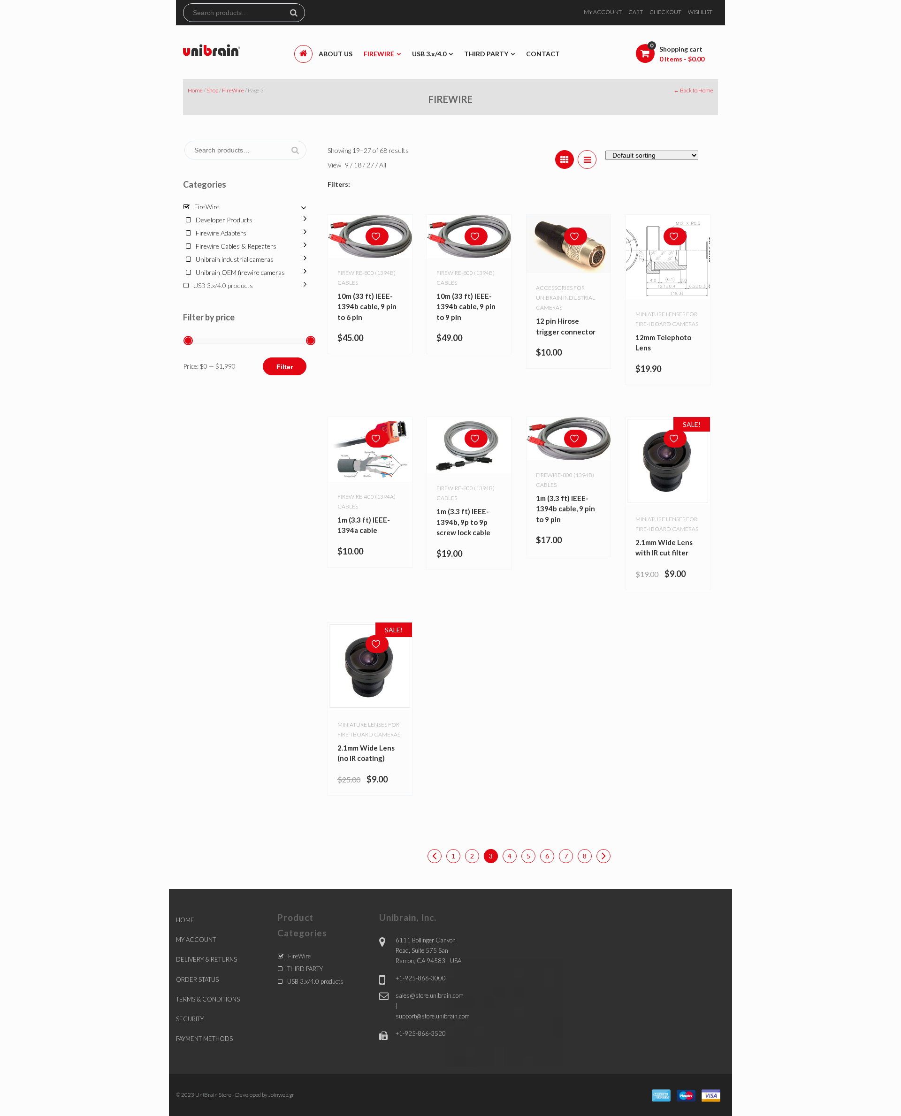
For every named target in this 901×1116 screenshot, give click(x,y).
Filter (284, 367)
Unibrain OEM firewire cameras (240, 272)
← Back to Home (693, 90)
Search (297, 13)
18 (358, 165)
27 (371, 165)
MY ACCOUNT (603, 11)
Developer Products (224, 220)
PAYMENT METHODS (204, 1038)
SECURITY (190, 1019)
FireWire (233, 90)
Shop (212, 90)
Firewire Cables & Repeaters (236, 246)
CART (635, 11)
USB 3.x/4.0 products (223, 285)
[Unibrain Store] (211, 49)
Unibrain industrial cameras (235, 259)
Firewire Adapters (221, 233)
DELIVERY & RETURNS (206, 959)
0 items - (681, 59)
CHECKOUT (665, 11)
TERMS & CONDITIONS (208, 999)
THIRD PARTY (305, 968)
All (382, 165)
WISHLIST (700, 11)
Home (195, 90)
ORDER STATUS (197, 979)
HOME (185, 920)
